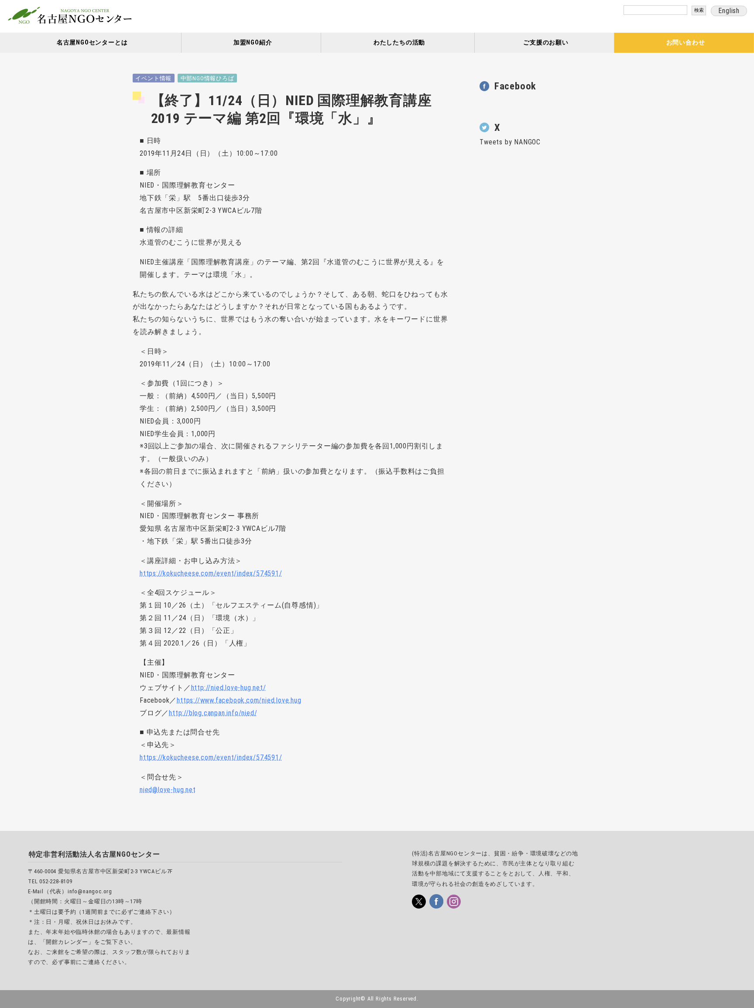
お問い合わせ (685, 42)
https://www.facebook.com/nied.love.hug (239, 700)
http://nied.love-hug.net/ (228, 687)
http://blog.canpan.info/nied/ (213, 713)
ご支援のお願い (546, 42)
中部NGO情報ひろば (207, 78)
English (729, 11)
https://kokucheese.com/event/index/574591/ (211, 573)
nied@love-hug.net (168, 790)
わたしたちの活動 (399, 42)
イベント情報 (153, 78)
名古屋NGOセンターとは (92, 42)
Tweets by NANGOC (510, 142)
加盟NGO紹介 (252, 42)
